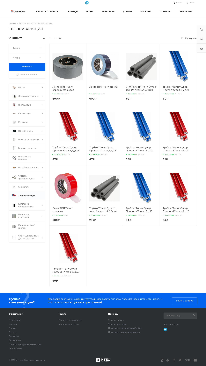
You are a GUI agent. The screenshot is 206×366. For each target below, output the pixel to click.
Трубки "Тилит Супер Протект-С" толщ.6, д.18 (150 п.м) (139, 211)
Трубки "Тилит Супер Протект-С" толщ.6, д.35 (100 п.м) (176, 90)
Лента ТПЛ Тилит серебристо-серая (63, 88)
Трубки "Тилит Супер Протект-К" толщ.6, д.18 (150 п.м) (176, 211)
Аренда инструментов (70, 320)
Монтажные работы (69, 324)
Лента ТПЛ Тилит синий (103, 87)
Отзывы (12, 332)
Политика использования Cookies (125, 328)
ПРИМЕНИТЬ (27, 67)
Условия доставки (117, 324)
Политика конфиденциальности (25, 344)
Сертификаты (15, 348)
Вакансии (14, 336)
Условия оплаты (116, 320)
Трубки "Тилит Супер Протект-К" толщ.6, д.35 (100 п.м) (65, 272)
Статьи (12, 328)
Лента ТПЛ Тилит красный (62, 210)
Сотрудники (15, 340)
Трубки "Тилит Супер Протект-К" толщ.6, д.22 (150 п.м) (176, 150)
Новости (13, 324)
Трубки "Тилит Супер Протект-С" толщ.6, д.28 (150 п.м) (102, 150)
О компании (16, 314)
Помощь (113, 314)
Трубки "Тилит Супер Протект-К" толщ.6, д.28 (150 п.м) (65, 150)
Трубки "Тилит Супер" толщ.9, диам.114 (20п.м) (103, 210)
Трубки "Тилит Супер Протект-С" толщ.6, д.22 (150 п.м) (139, 150)
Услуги (63, 314)
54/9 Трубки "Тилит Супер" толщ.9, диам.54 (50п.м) (141, 88)
